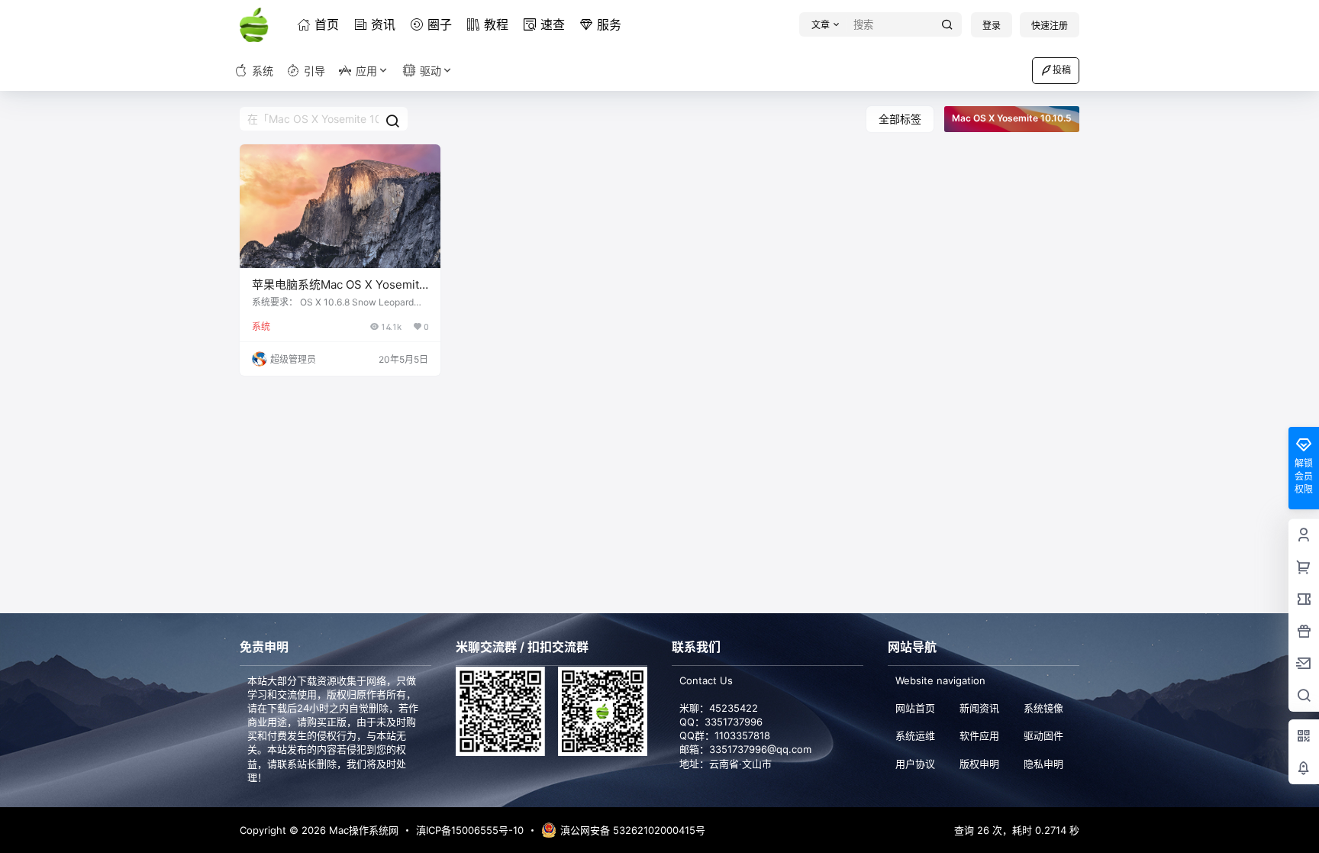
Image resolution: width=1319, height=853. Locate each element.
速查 (552, 24)
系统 (261, 326)
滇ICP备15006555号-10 (470, 830)
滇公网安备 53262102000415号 (632, 830)
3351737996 (734, 722)
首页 (326, 24)
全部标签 (900, 118)
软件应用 (979, 735)
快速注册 (1049, 25)
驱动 (430, 70)
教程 (496, 24)
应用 (366, 70)
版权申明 (979, 764)
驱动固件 (1043, 735)
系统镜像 (1043, 708)
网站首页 (915, 708)
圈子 (439, 24)
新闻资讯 (979, 708)
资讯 (383, 24)
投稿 (1062, 70)
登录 (991, 25)
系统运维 (915, 735)
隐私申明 (1043, 764)
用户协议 (915, 764)
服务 (609, 24)
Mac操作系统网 (362, 830)
